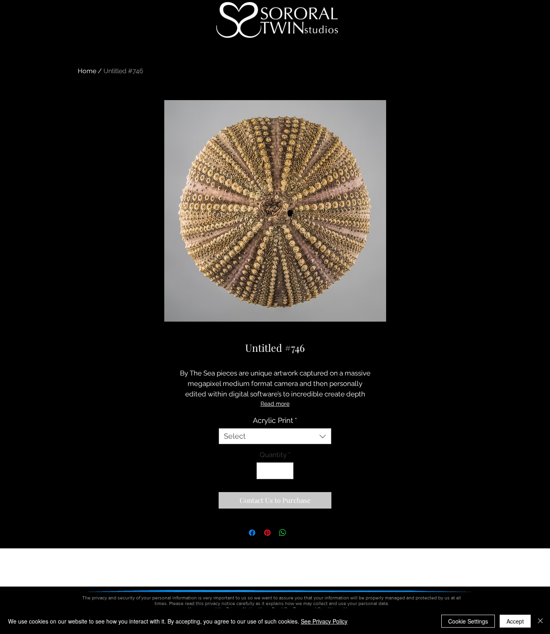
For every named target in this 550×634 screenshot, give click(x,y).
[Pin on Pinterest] (267, 533)
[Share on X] (298, 533)
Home (87, 71)
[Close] (540, 621)
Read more (275, 403)
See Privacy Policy (324, 621)
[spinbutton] (275, 471)
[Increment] (287, 471)
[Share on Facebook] (252, 533)
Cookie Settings (468, 621)
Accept (515, 621)
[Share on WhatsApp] (282, 533)
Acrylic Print (275, 420)
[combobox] (275, 436)
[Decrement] (264, 471)
